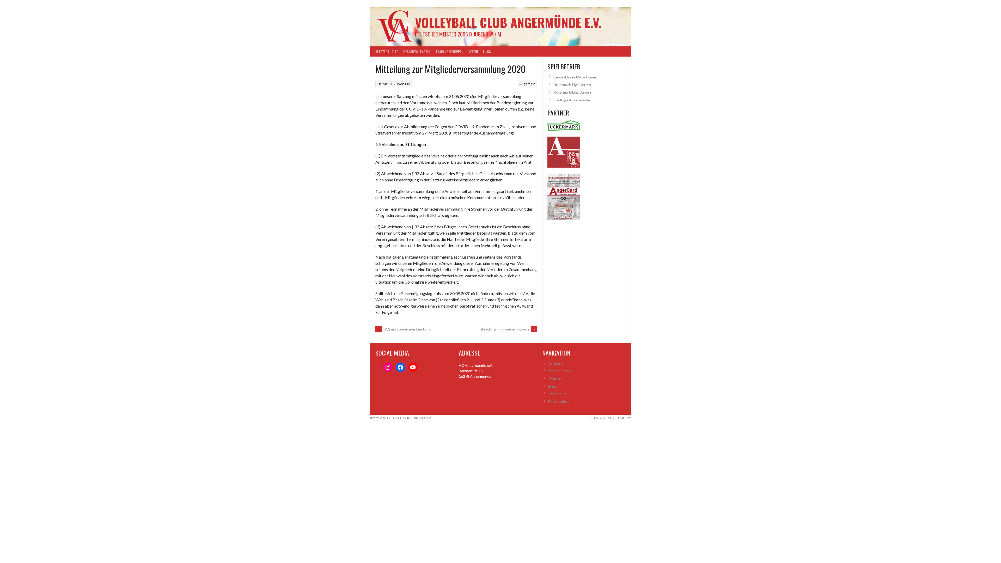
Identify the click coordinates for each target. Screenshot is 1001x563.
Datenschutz (558, 401)
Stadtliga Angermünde (571, 100)
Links (487, 51)
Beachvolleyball (416, 51)
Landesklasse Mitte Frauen (575, 77)
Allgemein (527, 84)
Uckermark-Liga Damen (572, 92)
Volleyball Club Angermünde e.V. (508, 22)
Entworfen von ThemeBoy (610, 418)
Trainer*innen (559, 371)
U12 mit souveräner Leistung (404, 329)
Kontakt (555, 378)
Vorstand (555, 363)
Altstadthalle (386, 51)
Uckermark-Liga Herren (572, 84)
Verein (473, 51)
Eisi (408, 84)
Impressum (557, 393)
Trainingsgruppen (449, 51)
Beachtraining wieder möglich (508, 329)
